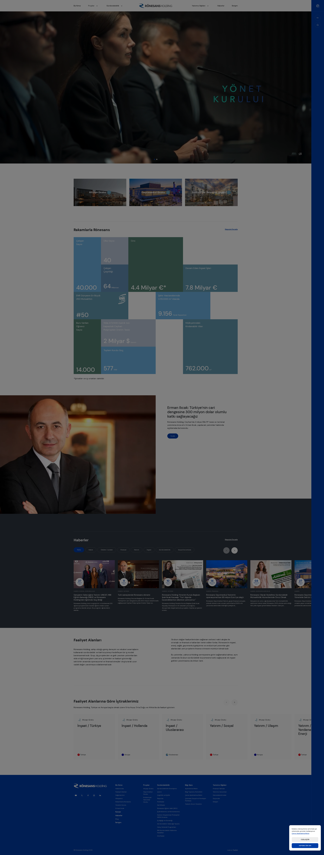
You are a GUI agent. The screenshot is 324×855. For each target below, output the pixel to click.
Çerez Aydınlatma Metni (300, 833)
